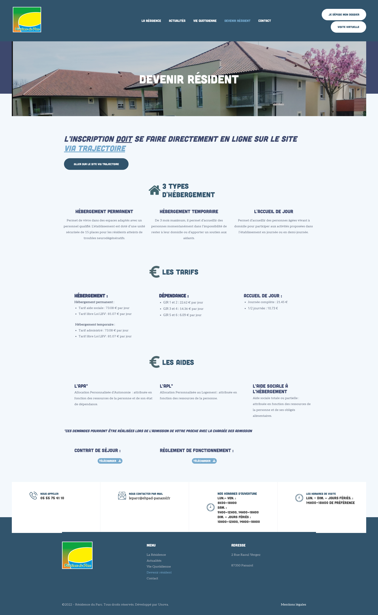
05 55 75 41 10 (52, 498)
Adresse (238, 545)
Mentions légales (293, 605)
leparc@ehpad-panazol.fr (149, 498)
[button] (344, 14)
